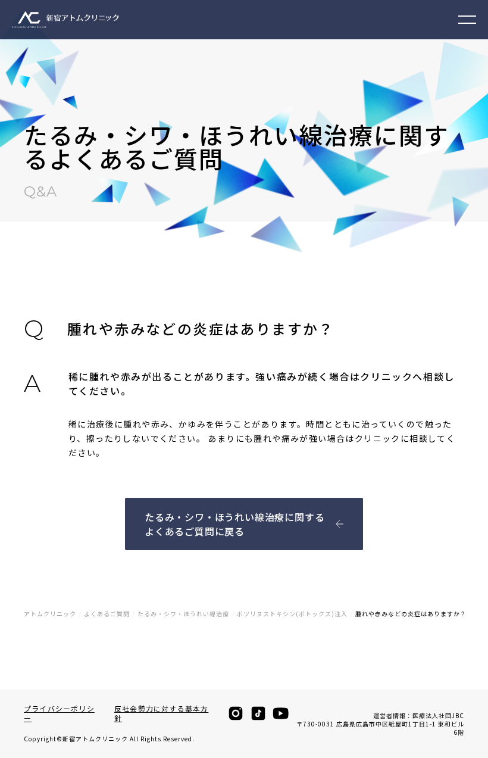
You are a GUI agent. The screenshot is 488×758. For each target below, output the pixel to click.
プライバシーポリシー (59, 713)
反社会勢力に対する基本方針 (161, 713)
